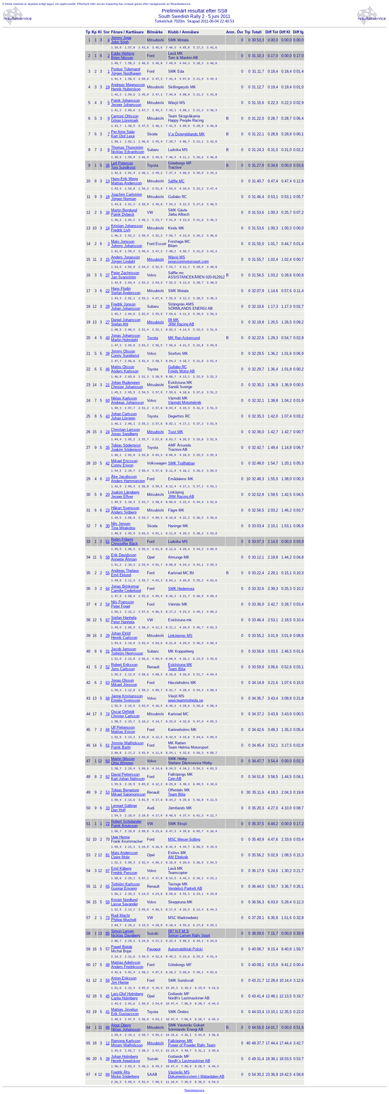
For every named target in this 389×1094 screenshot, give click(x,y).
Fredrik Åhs (120, 1072)
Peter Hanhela (122, 622)
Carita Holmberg (124, 998)
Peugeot (154, 949)
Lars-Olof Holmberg (127, 994)
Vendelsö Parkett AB (185, 888)
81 (108, 855)
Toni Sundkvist (123, 167)
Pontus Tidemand (125, 69)
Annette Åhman (124, 559)
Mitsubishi (155, 259)
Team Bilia (176, 669)
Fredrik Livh (120, 230)
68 (108, 698)
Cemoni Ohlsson (124, 116)
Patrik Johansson (125, 100)
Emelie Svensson (125, 700)
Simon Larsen (122, 931)
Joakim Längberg (125, 492)
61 (108, 745)
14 (108, 228)
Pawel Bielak (121, 947)
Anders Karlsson (124, 371)
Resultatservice (194, 1090)
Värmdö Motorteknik (184, 402)
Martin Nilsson (123, 759)
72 (108, 824)
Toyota (152, 338)
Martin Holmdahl (124, 340)
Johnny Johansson (126, 246)
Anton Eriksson (123, 978)
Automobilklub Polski (185, 949)
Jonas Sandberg (124, 434)
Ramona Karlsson (125, 1041)
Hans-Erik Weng (124, 179)
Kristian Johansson (127, 226)
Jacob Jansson (123, 649)
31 (108, 651)
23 (108, 510)
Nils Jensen (120, 523)
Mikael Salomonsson (128, 794)
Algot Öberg (121, 1025)
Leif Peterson (122, 163)
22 (108, 291)
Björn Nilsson (122, 58)
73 (108, 918)
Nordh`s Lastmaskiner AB (189, 1061)
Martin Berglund (124, 210)
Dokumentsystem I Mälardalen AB (196, 1076)
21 (108, 385)
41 (108, 1012)
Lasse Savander (124, 904)
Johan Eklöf (121, 633)
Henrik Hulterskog (125, 89)
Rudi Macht (120, 915)
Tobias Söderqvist (126, 445)
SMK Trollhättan (181, 463)
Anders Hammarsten (128, 481)
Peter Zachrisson (125, 273)
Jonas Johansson (125, 335)
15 (108, 259)
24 (108, 432)
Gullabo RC (177, 367)
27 (108, 322)
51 (108, 541)
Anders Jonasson (125, 257)
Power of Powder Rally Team (192, 1045)
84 (108, 1074)
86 (108, 1027)
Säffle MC (176, 181)
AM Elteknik (178, 857)
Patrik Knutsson (124, 826)
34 (108, 212)
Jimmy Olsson (123, 351)
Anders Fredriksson (127, 967)
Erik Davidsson (123, 555)
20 (108, 494)
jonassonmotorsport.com (188, 261)
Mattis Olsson (122, 367)
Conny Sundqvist (125, 355)
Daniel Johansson (125, 320)
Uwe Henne (120, 837)
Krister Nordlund (124, 900)
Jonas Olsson (122, 680)
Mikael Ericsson (124, 461)
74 (108, 714)
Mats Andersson (124, 853)
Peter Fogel (120, 606)
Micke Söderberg (125, 1076)
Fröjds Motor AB (181, 371)
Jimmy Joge (121, 38)
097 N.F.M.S (178, 931)
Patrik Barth (121, 747)
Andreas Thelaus (125, 571)
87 (108, 871)
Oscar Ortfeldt (122, 712)
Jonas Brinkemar (125, 586)
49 (108, 965)
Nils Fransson (122, 602)
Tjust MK (175, 432)
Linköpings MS (180, 635)
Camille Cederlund (126, 590)
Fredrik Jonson (123, 304)
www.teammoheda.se (185, 700)
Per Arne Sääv (123, 132)
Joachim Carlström (126, 194)
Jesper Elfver (122, 496)
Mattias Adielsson (125, 962)
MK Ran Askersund (184, 338)
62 (108, 777)
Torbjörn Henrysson (127, 653)
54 (108, 604)
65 (108, 886)
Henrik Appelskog (125, 1061)
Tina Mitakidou (123, 528)
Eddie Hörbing (122, 53)
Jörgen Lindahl (123, 261)
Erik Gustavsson (125, 1014)
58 (108, 557)
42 (108, 463)
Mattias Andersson (126, 183)
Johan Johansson (125, 308)
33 (108, 808)
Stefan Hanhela (123, 618)
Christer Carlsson (125, 716)
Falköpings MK (180, 1041)
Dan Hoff (118, 810)
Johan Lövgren (123, 418)
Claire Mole (120, 857)
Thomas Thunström (127, 147)
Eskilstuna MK (180, 665)
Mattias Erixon (123, 732)
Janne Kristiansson (127, 696)
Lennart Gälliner (124, 806)
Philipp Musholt (123, 920)
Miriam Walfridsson (127, 1045)
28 (108, 306)
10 (108, 479)
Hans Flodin (121, 288)
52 (108, 667)
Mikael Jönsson (124, 685)
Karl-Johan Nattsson (128, 779)
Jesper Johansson (126, 105)
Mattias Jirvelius (124, 1009)
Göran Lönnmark (124, 120)
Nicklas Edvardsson (127, 152)
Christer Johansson (127, 387)
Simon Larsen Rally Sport (189, 935)
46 (108, 369)
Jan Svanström (123, 277)
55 (108, 573)
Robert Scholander (126, 821)
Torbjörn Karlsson (125, 884)
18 (108, 197)
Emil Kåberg (121, 868)
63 (108, 683)
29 (108, 635)
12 (108, 1043)
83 (108, 761)
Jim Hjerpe (120, 982)
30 (108, 526)
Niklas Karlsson (124, 398)
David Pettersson (125, 774)
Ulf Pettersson (123, 727)
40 (108, 338)
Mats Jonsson (122, 241)
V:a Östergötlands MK (186, 134)
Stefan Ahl (119, 324)
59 (108, 902)
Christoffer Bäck (124, 543)
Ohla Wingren (122, 763)
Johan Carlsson (124, 414)
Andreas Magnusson (128, 85)
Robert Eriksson (124, 665)
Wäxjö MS (176, 257)
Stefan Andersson (125, 293)
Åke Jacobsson (124, 476)
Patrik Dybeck (122, 214)
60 (108, 400)
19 (108, 87)
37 (108, 275)
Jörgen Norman (123, 199)
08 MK (173, 320)
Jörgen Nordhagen (126, 73)
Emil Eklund (121, 575)
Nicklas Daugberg (125, 935)
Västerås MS (179, 1072)
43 (108, 416)
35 (108, 447)
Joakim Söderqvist (126, 449)
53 (108, 792)
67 (108, 620)
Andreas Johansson (127, 402)
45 (108, 996)
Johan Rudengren (125, 382)
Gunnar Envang (124, 888)
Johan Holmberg (124, 1056)
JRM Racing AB (181, 324)
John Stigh (120, 42)
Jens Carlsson (123, 669)
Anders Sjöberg (123, 512)
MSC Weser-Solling (184, 839)
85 (108, 933)
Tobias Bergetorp (125, 790)
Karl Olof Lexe (123, 136)
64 (108, 588)
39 (108, 353)
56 (108, 980)
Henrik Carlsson (124, 637)
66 (108, 730)
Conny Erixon (122, 465)
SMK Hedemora (181, 588)
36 (108, 165)
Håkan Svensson (125, 508)
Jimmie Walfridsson (127, 743)
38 (108, 1059)
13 (108, 181)
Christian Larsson (125, 429)
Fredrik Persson (124, 873)
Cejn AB (174, 779)
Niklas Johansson (125, 1029)
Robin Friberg (122, 539)
